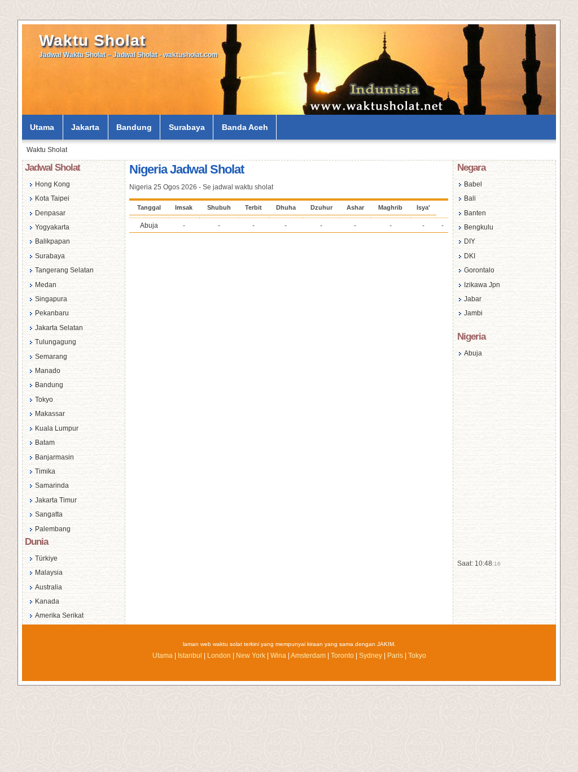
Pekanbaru (52, 313)
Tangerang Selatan (64, 270)
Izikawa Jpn (482, 285)
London (219, 656)
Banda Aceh (245, 127)
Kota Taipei (52, 198)
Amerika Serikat (59, 615)
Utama (42, 127)
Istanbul (190, 656)
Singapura (51, 299)
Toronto (342, 656)
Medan (45, 285)
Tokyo (44, 400)
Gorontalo (479, 270)
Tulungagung (55, 342)
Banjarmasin (54, 457)
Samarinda (52, 485)
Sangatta (49, 514)
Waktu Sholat (92, 40)
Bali (470, 198)
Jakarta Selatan (59, 328)
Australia (48, 587)
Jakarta (85, 127)
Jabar (472, 299)
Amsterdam (308, 656)
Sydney (370, 656)
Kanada (47, 601)
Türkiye (46, 558)
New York (250, 656)
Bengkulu (478, 227)
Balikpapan (52, 241)
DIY (469, 241)
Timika (45, 471)
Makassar (50, 414)
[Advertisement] (289, 327)
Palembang (53, 529)
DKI (469, 256)
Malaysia (49, 572)
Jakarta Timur (56, 500)
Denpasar (50, 213)
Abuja (149, 225)
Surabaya (187, 127)
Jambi (473, 313)
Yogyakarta (52, 227)
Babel (473, 184)
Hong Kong (52, 184)
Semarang (51, 357)
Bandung (134, 127)
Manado (47, 371)
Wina (278, 656)
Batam (45, 442)
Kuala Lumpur (56, 428)
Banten (475, 213)
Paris (395, 656)
